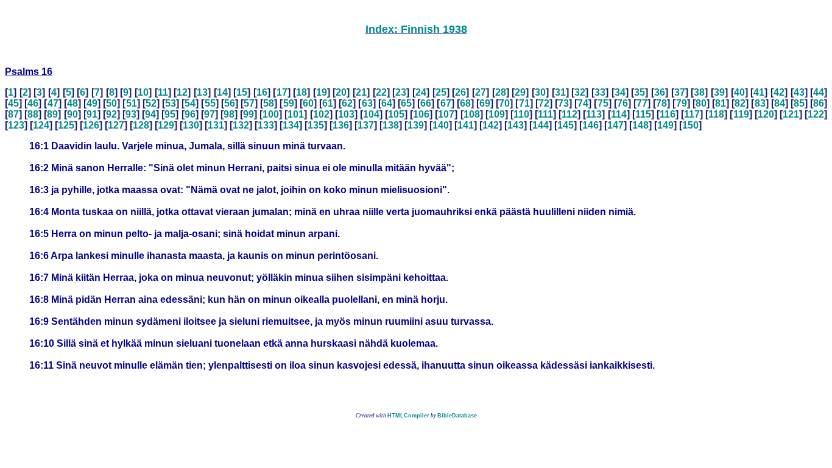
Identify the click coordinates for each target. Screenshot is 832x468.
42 (779, 92)
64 (386, 103)
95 (169, 114)
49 (91, 103)
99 (248, 114)
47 (53, 103)
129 (166, 125)
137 (366, 125)
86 (818, 103)
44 (818, 92)
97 (209, 114)
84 (779, 103)
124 (41, 125)
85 (799, 103)
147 (615, 125)
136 (341, 125)
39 (719, 92)
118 (716, 114)
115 (643, 114)
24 (420, 92)
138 (391, 125)
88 (32, 114)
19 (321, 92)
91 (91, 114)
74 (582, 103)
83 (760, 103)
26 (460, 92)
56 (229, 103)
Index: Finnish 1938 (416, 29)
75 (603, 103)
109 (496, 114)
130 (191, 125)
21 (361, 92)
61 (327, 103)
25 (440, 92)
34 (620, 92)
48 (72, 103)
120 (766, 114)
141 (465, 125)
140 (440, 125)
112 (569, 114)
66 (425, 103)
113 (594, 114)
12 (182, 92)
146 (590, 125)
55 (210, 103)
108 (472, 114)
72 (543, 103)
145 (565, 125)
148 (640, 125)
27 (480, 92)
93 (130, 114)
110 (521, 114)
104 (371, 114)
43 (799, 92)
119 (741, 114)
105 (396, 114)
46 (32, 103)
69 (484, 103)
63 (367, 103)
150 (690, 125)
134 (291, 125)
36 (659, 92)
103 (346, 114)
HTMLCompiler (408, 416)
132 (241, 125)
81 (720, 103)
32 (579, 92)
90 (72, 114)
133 (266, 125)
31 (560, 92)
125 (66, 125)
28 (500, 92)
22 (381, 92)
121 (791, 114)
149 (665, 125)
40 (739, 92)
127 (116, 125)
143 (515, 125)
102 (321, 114)
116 (667, 114)
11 (163, 92)
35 (639, 92)
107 (446, 114)
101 (295, 114)
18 (301, 92)
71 (524, 103)
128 (141, 125)
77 (641, 103)
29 (520, 92)
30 (540, 92)
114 (619, 114)
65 (406, 103)
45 (13, 103)
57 (249, 103)
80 (701, 103)
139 (415, 125)
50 (111, 103)
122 (816, 114)
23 (400, 92)
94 (150, 114)
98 (229, 114)
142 (490, 125)
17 (282, 92)
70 (504, 103)
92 (111, 114)
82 (740, 103)
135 (316, 125)
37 (679, 92)
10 (143, 92)
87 (13, 114)
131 (216, 125)
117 (692, 114)
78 (661, 103)
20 (341, 92)
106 (421, 114)
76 (622, 103)
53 (170, 103)
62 (347, 103)
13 (202, 92)
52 (151, 103)
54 (190, 103)
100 (271, 114)
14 (222, 92)
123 (16, 125)
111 (545, 114)
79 (681, 103)
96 (190, 114)
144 (540, 125)
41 (758, 92)
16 (261, 92)
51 (131, 103)
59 (288, 103)
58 (268, 103)
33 (599, 92)
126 (91, 125)
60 (308, 103)
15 (241, 92)
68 (465, 103)
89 (52, 114)
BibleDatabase (457, 416)
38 (699, 92)
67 (445, 103)
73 (563, 103)
